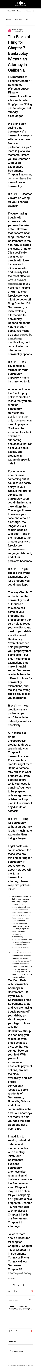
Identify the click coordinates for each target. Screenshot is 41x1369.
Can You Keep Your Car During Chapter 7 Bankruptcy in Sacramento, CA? (20, 1308)
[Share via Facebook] (9, 1285)
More (27, 19)
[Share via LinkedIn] (19, 1285)
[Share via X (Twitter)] (14, 1285)
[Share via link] (23, 1285)
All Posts (8, 19)
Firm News (18, 19)
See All (31, 1299)
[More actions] (32, 31)
